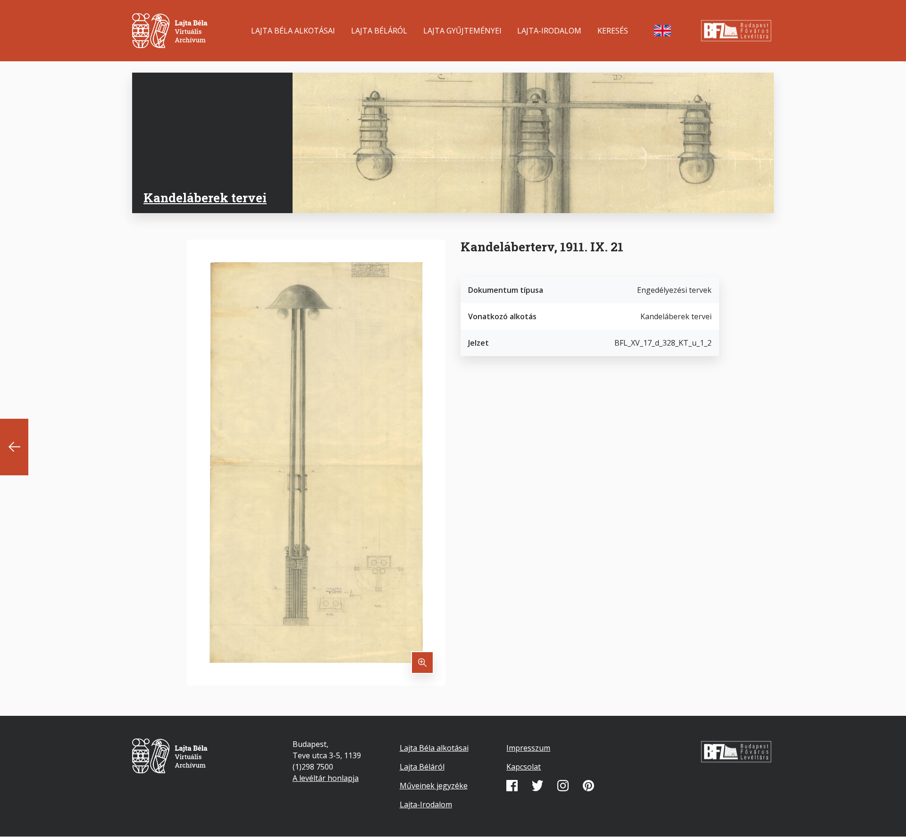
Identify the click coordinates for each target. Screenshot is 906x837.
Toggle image (422, 662)
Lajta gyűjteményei (462, 30)
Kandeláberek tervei (205, 198)
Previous (14, 447)
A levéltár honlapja (326, 778)
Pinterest (588, 785)
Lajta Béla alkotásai (293, 30)
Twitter (537, 785)
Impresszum (528, 748)
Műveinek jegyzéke (434, 785)
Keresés (612, 30)
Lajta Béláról (379, 30)
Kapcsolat (523, 767)
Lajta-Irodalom (549, 30)
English (662, 30)
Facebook (512, 785)
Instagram (563, 785)
